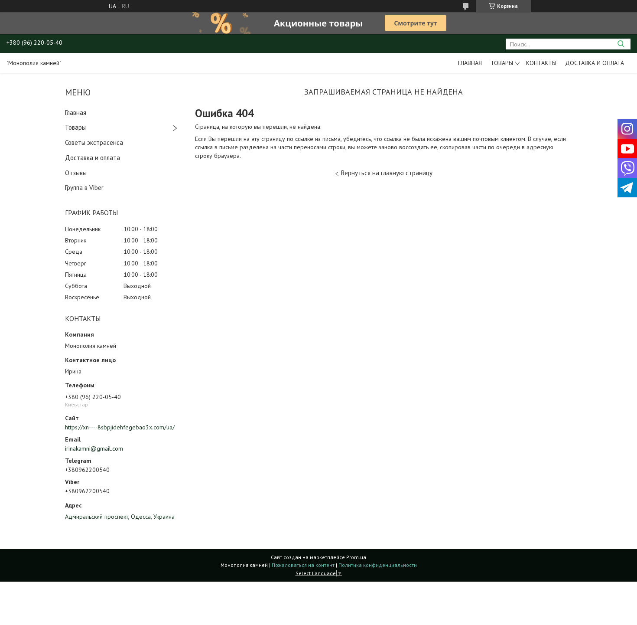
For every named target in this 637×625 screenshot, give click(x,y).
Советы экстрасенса (94, 142)
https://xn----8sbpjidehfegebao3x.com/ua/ (120, 427)
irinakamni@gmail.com (94, 448)
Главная (470, 63)
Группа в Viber (84, 187)
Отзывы (76, 173)
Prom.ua (356, 557)
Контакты (541, 63)
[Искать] (620, 44)
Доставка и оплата (594, 63)
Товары (502, 63)
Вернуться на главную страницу (386, 173)
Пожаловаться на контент (303, 565)
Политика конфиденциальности (377, 565)
